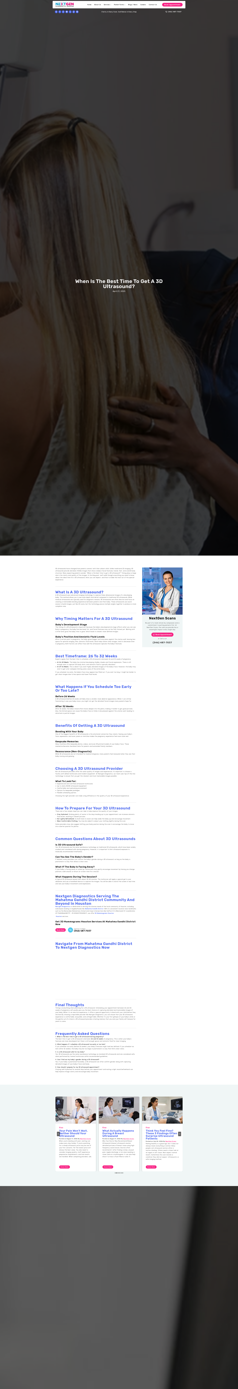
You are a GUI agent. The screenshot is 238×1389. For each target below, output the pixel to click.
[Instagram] (63, 11)
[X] (70, 11)
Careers (143, 4)
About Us (97, 4)
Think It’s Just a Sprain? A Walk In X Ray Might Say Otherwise (118, 1133)
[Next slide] (179, 1134)
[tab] (115, 1172)
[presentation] (75, 1110)
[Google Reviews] (56, 11)
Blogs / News (133, 4)
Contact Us (153, 4)
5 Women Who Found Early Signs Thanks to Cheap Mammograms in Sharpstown (162, 1135)
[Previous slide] (58, 1134)
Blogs (61, 1127)
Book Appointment (172, 5)
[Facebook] (59, 11)
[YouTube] (66, 11)
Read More (65, 1167)
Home (89, 4)
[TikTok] (73, 11)
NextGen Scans (84, 1141)
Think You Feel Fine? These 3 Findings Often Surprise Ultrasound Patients (75, 1135)
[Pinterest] (77, 11)
